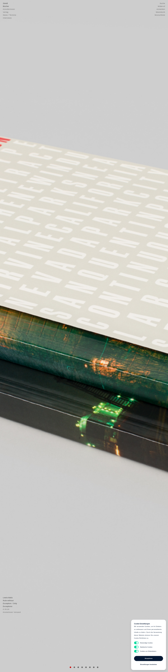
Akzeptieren (149, 658)
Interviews (7, 18)
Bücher (6, 6)
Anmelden (161, 9)
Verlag (5, 12)
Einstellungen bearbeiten (148, 664)
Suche (162, 3)
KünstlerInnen (9, 9)
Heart (69, 336)
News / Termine (9, 15)
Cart (99, 336)
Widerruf (161, 6)
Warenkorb (160, 12)
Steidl (5, 3)
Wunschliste (160, 15)
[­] (12, 336)
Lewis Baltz (8, 598)
